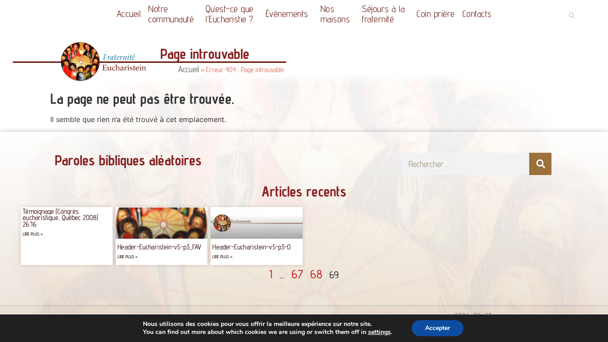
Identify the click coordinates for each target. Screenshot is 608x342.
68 (316, 274)
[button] (571, 15)
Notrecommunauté (171, 13)
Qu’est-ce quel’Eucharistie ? (230, 13)
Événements (287, 13)
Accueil (129, 13)
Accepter (437, 328)
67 (297, 274)
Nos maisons (335, 13)
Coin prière (436, 13)
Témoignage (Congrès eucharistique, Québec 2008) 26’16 (60, 217)
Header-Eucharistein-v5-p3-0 (251, 247)
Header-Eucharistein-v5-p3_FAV (159, 247)
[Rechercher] (540, 164)
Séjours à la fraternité (383, 13)
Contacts (477, 13)
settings (379, 332)
